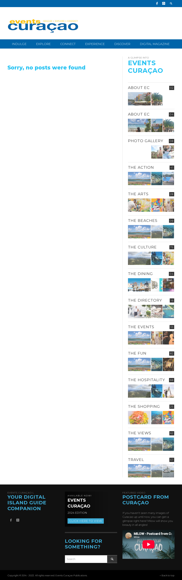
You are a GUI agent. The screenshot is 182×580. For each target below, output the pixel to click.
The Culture (142, 247)
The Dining (140, 273)
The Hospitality (146, 380)
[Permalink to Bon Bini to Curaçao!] (156, 311)
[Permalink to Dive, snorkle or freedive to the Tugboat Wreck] (156, 178)
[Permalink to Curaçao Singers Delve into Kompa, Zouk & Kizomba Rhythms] (168, 337)
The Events (141, 327)
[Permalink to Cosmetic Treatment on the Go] (139, 311)
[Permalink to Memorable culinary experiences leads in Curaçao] (139, 285)
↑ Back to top (167, 575)
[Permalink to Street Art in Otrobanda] (139, 152)
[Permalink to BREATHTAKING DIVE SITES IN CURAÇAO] (156, 417)
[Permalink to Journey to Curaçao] (156, 98)
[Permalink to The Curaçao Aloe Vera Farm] (156, 152)
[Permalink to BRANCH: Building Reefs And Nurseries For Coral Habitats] (156, 258)
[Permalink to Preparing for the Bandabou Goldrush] (156, 231)
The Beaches (142, 220)
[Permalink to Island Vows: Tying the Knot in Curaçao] (168, 391)
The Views (139, 433)
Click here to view (85, 521)
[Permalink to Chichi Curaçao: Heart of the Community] (168, 152)
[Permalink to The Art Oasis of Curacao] (168, 205)
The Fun (137, 353)
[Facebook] (157, 3)
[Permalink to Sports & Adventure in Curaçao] (139, 178)
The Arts (138, 194)
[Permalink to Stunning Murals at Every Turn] (139, 205)
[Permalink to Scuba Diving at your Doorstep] (168, 311)
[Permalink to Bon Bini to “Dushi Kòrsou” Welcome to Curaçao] (156, 125)
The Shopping (144, 406)
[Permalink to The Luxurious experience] (168, 285)
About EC (139, 87)
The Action (141, 167)
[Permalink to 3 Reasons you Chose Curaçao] (139, 98)
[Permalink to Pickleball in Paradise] (168, 178)
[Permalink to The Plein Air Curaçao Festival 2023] (168, 364)
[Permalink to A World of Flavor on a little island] (139, 417)
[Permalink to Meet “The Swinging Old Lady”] (168, 470)
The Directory (145, 300)
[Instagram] (163, 3)
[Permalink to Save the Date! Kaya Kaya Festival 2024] (156, 205)
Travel (136, 459)
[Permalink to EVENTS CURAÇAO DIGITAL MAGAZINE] (139, 125)
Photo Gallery (145, 141)
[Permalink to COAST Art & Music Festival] (156, 285)
